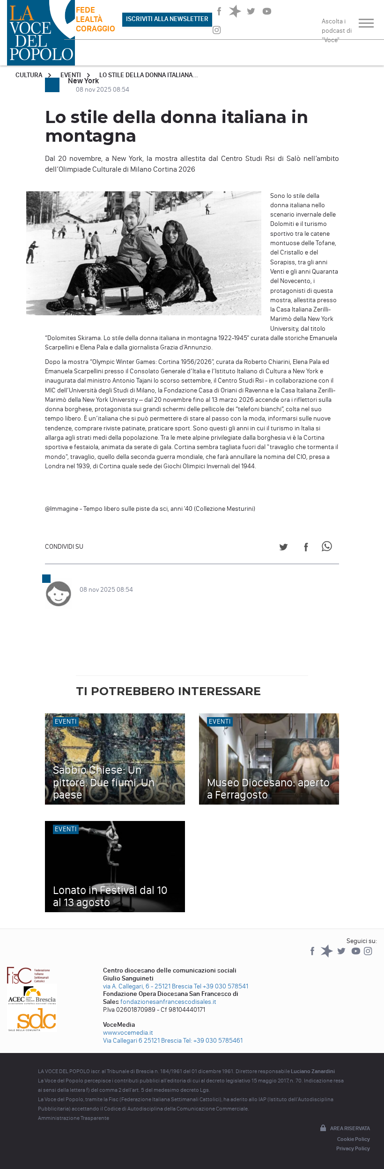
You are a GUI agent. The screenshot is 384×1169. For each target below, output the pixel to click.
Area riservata (350, 1128)
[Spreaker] (327, 955)
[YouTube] (356, 955)
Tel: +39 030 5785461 (213, 1041)
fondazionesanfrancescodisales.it (168, 1002)
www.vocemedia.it (128, 1033)
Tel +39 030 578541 (221, 986)
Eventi (70, 75)
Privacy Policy (353, 1148)
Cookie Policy (353, 1139)
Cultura (28, 75)
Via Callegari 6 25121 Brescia (142, 1041)
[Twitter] (342, 955)
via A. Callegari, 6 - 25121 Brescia (147, 986)
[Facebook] (313, 955)
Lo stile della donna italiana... (148, 75)
